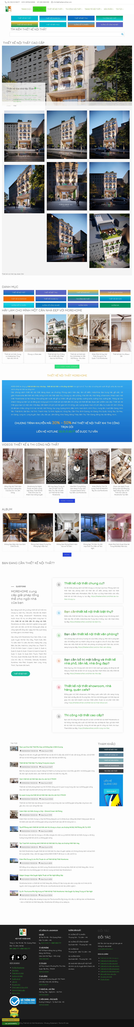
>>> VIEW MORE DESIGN (67, 366)
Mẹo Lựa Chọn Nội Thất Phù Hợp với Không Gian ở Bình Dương (41, 747)
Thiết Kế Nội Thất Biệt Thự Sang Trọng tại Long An (37, 763)
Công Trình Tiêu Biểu (31, 95)
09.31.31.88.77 (67, 431)
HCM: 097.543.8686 (28, 2)
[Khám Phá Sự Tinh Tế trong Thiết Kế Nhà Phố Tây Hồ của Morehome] (99, 466)
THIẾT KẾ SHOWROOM (18, 299)
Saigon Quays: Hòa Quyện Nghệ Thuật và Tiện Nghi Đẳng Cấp (41, 875)
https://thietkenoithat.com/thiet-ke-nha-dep (85, 673)
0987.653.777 (25, 949)
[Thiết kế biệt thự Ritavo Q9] (121, 333)
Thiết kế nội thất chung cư (83, 583)
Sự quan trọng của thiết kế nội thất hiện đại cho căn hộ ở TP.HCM (42, 795)
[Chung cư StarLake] (34, 333)
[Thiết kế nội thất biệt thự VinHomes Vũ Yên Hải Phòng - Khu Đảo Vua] (78, 333)
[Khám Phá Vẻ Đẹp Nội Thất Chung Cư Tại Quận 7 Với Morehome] (99, 333)
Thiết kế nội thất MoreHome (33, 1023)
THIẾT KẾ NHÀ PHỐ (83, 292)
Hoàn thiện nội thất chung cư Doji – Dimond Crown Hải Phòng (40, 811)
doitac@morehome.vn (105, 949)
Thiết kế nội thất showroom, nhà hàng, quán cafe (87, 687)
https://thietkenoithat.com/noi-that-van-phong (94, 647)
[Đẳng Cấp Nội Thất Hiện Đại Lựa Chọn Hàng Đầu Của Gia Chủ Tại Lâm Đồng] (13, 466)
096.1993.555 (44, 959)
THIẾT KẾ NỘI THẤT (24, 18)
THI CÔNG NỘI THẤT (109, 18)
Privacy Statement (51, 1023)
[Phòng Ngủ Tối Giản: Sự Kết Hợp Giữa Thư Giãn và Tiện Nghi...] (93, 527)
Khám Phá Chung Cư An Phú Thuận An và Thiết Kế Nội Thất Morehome (43, 859)
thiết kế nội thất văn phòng (97, 634)
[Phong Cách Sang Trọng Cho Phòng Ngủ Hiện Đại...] (41, 527)
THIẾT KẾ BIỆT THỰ (81, 18)
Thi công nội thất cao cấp (83, 715)
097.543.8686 (44, 972)
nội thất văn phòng (31, 99)
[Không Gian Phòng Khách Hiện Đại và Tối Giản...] (67, 527)
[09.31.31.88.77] (12, 1023)
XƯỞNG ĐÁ (115, 305)
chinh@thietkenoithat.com (63, 2)
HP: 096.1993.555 (43, 2)
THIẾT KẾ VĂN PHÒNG (115, 292)
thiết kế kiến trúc (18, 99)
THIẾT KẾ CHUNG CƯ (53, 18)
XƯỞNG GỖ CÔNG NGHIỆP (109, 24)
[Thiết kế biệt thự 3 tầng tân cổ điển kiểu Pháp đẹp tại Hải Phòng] (56, 333)
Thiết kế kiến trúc (18, 95)
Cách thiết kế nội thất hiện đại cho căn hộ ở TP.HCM (37, 779)
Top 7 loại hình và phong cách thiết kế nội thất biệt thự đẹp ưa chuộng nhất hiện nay (49, 843)
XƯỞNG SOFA (83, 305)
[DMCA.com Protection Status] (14, 1012)
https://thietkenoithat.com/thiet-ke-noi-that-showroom (87, 703)
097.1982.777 (14, 949)
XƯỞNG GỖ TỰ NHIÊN (81, 24)
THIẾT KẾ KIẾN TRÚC (53, 24)
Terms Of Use (63, 1023)
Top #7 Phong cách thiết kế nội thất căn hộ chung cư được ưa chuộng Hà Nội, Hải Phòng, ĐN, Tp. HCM (55, 827)
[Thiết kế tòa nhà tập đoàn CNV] (24, 136)
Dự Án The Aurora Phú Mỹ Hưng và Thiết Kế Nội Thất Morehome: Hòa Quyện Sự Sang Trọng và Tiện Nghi (56, 891)
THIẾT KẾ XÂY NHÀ (115, 299)
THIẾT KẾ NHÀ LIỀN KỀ (24, 24)
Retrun (38, 88)
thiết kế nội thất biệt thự (94, 611)
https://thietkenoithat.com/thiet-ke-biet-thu (85, 622)
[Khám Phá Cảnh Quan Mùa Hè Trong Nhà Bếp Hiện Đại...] (119, 527)
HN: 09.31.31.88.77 (13, 2)
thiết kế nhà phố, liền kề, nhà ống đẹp (90, 661)
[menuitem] (26, 9)
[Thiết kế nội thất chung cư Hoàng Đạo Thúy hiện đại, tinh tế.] (13, 333)
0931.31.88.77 (45, 943)
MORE (67, 554)
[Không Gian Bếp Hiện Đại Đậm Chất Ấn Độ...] (15, 527)
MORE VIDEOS (67, 501)
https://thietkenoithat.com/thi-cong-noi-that (93, 728)
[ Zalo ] (4, 1020)
